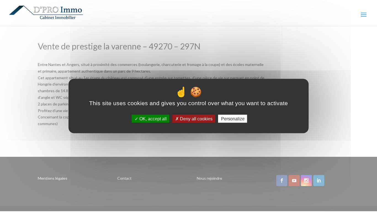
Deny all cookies (196, 118)
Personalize (233, 118)
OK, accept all (152, 118)
